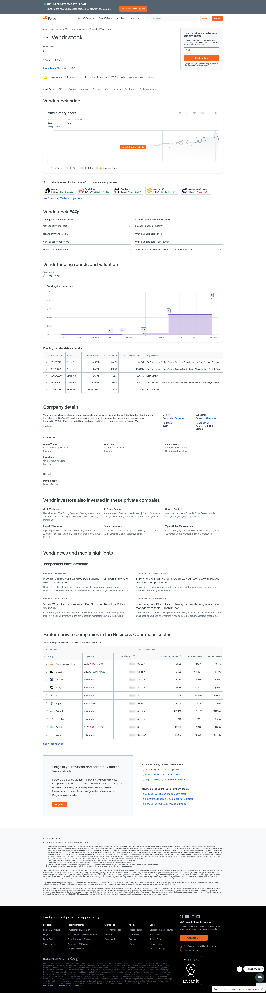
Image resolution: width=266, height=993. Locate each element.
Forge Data (48, 939)
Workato (59, 727)
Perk (58, 695)
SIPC (59, 959)
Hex (87, 530)
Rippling (47, 530)
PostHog (57, 533)
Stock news (130, 89)
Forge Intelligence (112, 939)
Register (59, 804)
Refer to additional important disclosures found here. (63, 985)
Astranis (190, 513)
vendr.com (48, 426)
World (148, 530)
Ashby (121, 516)
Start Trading (201, 58)
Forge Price (48, 46)
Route (56, 516)
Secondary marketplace (53, 29)
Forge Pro (47, 934)
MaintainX (60, 679)
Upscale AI (60, 719)
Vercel (171, 533)
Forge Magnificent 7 (76, 948)
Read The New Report (133, 9)
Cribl (210, 533)
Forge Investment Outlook (79, 939)
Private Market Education (79, 930)
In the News (134, 934)
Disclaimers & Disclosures (161, 930)
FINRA (53, 959)
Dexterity (66, 533)
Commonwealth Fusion (187, 533)
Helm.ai (139, 533)
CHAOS (59, 672)
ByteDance (184, 530)
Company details (100, 89)
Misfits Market (118, 533)
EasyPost (183, 516)
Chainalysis (110, 530)
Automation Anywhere (65, 664)
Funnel (155, 516)
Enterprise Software (174, 418)
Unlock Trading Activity (133, 147)
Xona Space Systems (70, 516)
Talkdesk (59, 711)
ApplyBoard (171, 516)
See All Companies (53, 743)
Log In (205, 18)
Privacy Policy (156, 944)
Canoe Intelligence (134, 516)
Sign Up (217, 18)
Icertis (148, 516)
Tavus (97, 533)
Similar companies (148, 89)
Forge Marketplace (51, 930)
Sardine (130, 533)
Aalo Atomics (111, 513)
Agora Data (194, 516)
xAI (55, 513)
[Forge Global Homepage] (49, 18)
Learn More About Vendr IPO (59, 68)
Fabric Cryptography (82, 533)
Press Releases (135, 930)
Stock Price (48, 89)
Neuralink (48, 513)
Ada (213, 513)
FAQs (61, 89)
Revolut (194, 530)
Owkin (113, 516)
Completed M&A (52, 60)
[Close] (262, 988)
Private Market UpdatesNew (82, 934)
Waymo (209, 530)
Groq (167, 513)
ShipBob (59, 703)
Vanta (83, 513)
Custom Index (49, 944)
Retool (46, 537)
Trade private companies (77, 29)
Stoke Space (59, 530)
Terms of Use (155, 939)
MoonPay (139, 530)
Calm (119, 530)
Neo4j (139, 513)
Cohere (203, 533)
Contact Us (193, 937)
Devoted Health (127, 513)
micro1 (59, 735)
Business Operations (207, 418)
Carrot (146, 513)
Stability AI (128, 530)
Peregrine (48, 520)
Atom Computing (75, 530)
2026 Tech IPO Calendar (78, 944)
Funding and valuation (78, 89)
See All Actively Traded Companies (61, 198)
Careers (132, 939)
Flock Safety (171, 530)
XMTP (107, 533)
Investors (116, 89)
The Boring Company (68, 513)
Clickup (93, 516)
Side (197, 513)
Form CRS (154, 934)
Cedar (86, 516)
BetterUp (205, 513)
